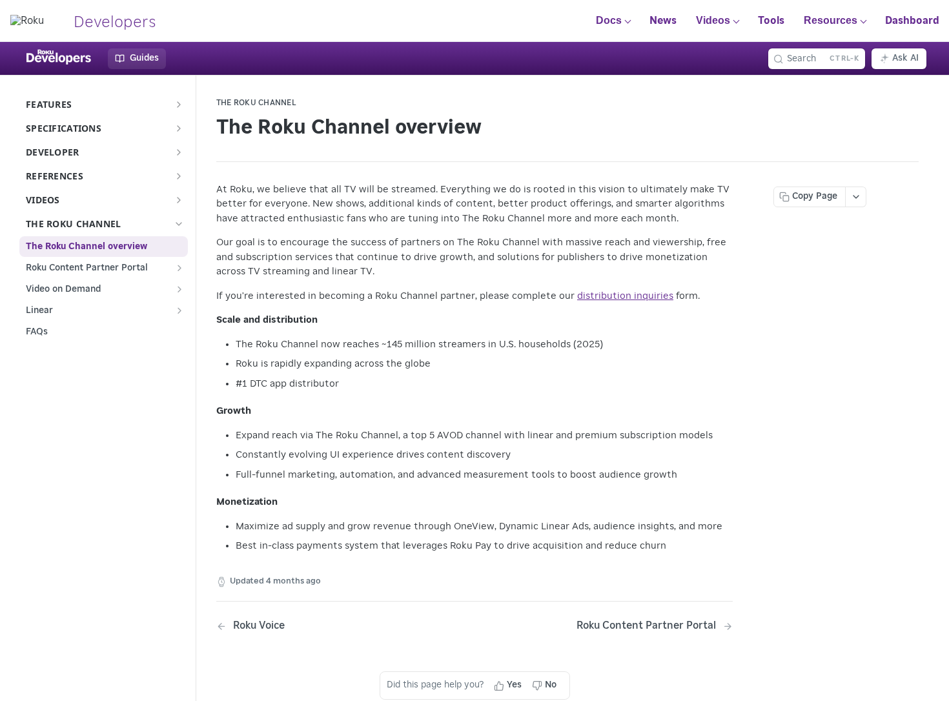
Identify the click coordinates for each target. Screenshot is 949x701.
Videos (713, 20)
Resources (830, 20)
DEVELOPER (52, 152)
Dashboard (912, 20)
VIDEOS (43, 200)
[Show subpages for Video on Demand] (179, 289)
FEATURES (49, 104)
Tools (771, 20)
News (663, 20)
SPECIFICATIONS (63, 128)
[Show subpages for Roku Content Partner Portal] (179, 268)
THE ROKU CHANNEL (73, 224)
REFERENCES (54, 176)
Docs (609, 20)
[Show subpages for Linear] (179, 310)
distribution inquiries (625, 296)
